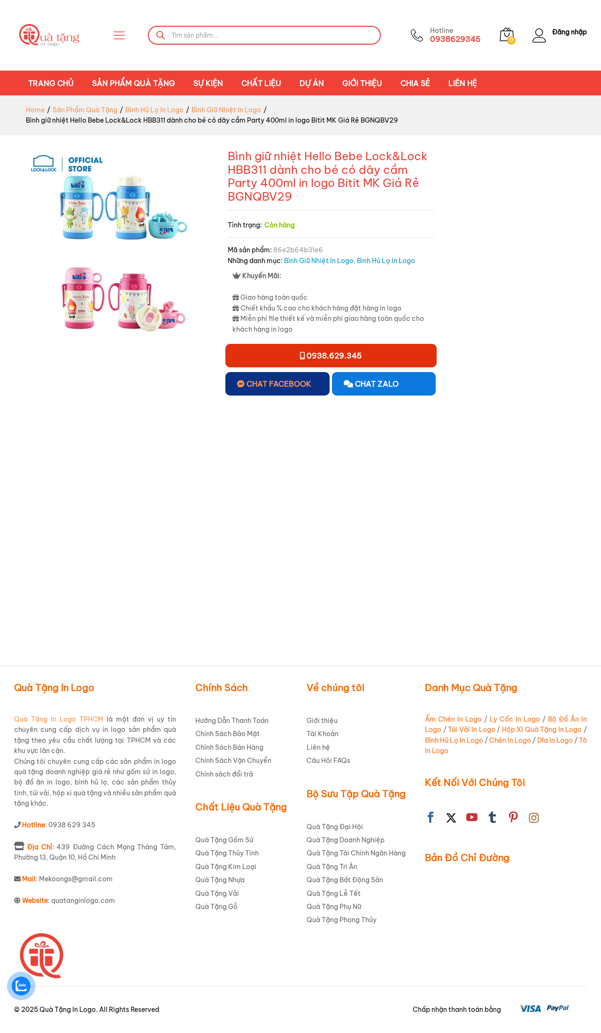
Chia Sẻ (415, 83)
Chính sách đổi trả (224, 774)
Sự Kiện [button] (208, 83)
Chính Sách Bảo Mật (227, 734)
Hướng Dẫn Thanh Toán (232, 720)
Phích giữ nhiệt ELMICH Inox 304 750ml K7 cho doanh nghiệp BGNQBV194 (247, 597)
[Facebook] (430, 818)
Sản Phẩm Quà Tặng (133, 83)
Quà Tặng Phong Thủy (342, 920)
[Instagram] (534, 818)
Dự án (312, 83)
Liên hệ (462, 83)
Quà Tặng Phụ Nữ (334, 906)
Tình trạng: (245, 225)
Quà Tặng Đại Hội (335, 827)
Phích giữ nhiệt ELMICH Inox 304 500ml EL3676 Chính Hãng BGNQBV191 (48, 592)
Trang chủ (51, 83)
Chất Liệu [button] (261, 83)
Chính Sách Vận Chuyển (233, 760)
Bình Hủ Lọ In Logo (386, 260)
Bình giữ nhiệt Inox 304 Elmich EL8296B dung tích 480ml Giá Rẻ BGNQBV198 (547, 597)
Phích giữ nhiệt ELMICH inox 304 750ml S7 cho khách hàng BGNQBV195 (349, 592)
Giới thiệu (362, 83)
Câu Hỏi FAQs (328, 760)
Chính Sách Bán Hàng (229, 747)
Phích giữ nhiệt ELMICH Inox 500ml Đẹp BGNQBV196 (447, 592)
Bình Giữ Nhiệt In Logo (319, 260)
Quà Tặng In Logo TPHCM (58, 719)
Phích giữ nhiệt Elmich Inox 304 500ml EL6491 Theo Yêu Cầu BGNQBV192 (148, 597)
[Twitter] (451, 818)
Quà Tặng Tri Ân (332, 866)
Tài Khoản (323, 734)
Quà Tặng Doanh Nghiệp (346, 840)
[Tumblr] (492, 818)
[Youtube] (472, 818)
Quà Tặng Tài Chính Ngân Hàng (356, 853)
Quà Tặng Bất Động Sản (345, 880)
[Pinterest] (513, 818)
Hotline (441, 31)
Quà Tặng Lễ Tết (334, 893)
